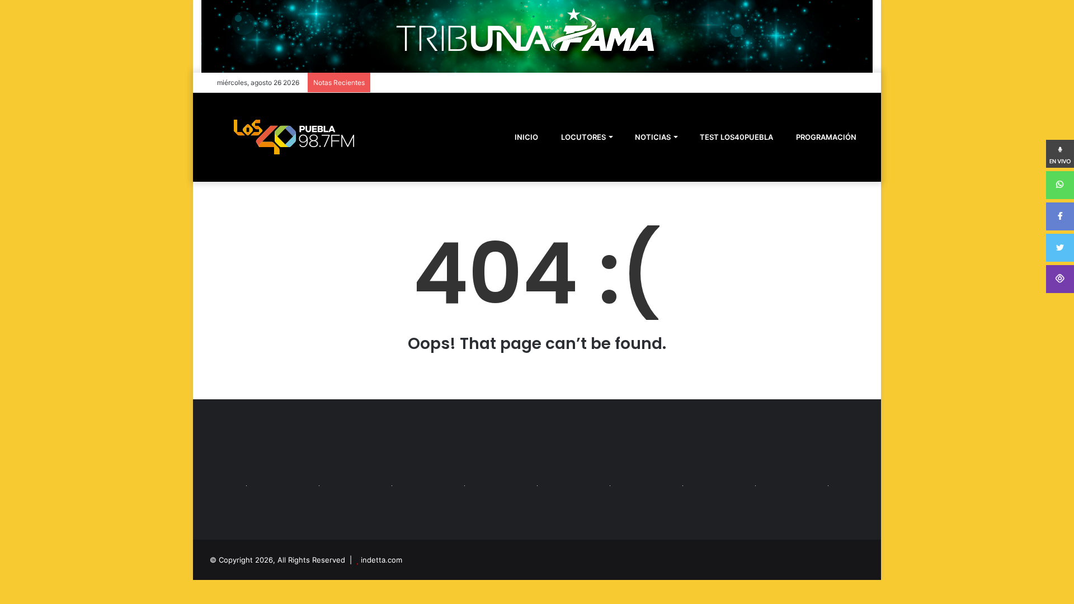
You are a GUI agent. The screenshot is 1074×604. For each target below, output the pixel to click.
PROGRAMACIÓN (825, 137)
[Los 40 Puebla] (294, 137)
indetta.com (381, 559)
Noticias (652, 137)
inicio (526, 137)
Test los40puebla (735, 137)
